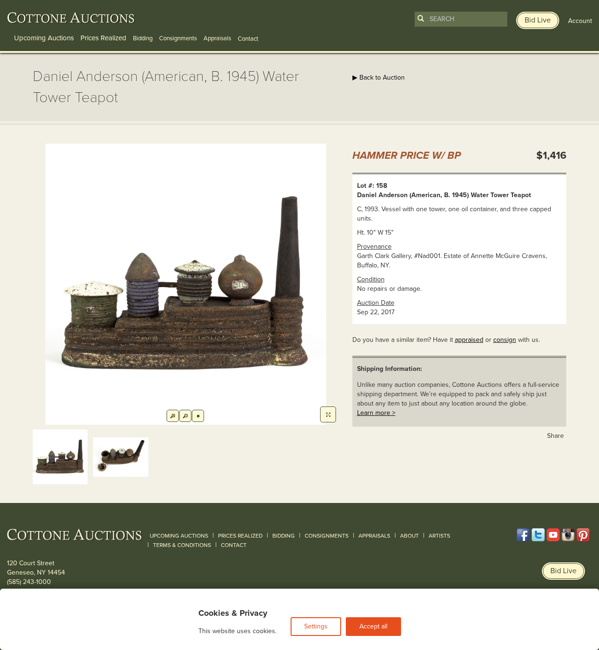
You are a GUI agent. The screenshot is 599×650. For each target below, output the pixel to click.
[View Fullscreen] (328, 414)
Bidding (143, 38)
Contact (234, 545)
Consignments (178, 38)
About (409, 535)
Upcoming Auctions (44, 38)
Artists (439, 535)
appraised (469, 340)
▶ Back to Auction (378, 77)
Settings (316, 626)
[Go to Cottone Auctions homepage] (71, 18)
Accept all (373, 626)
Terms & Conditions (182, 545)
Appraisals (217, 38)
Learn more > (376, 413)
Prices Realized (103, 38)
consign (504, 340)
